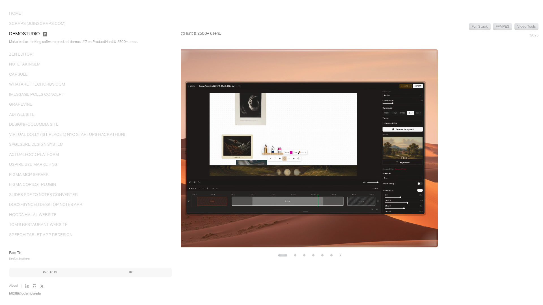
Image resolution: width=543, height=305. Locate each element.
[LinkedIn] (27, 286)
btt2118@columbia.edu (25, 293)
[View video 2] (295, 255)
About (13, 285)
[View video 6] (331, 255)
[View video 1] (283, 255)
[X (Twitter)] (42, 286)
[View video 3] (304, 255)
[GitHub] (34, 286)
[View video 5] (322, 255)
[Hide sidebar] (185, 152)
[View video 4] (313, 255)
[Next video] (340, 255)
